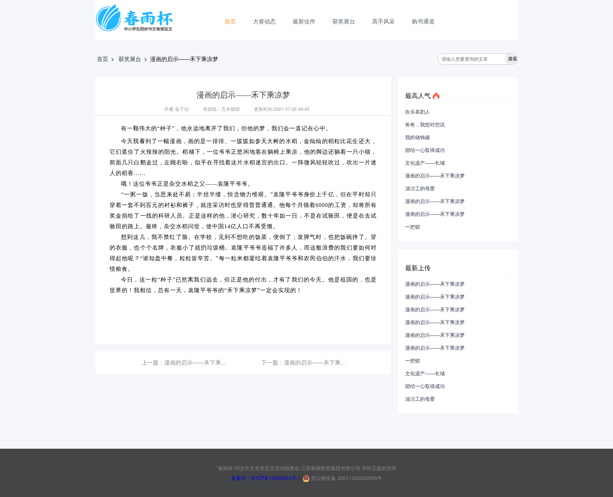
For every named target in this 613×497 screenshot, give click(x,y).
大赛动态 (264, 21)
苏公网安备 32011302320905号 (346, 477)
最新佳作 (304, 21)
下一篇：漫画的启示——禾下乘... (303, 362)
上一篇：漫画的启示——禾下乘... (183, 362)
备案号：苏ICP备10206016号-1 (266, 477)
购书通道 (423, 21)
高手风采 (383, 21)
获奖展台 (343, 21)
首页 (230, 21)
